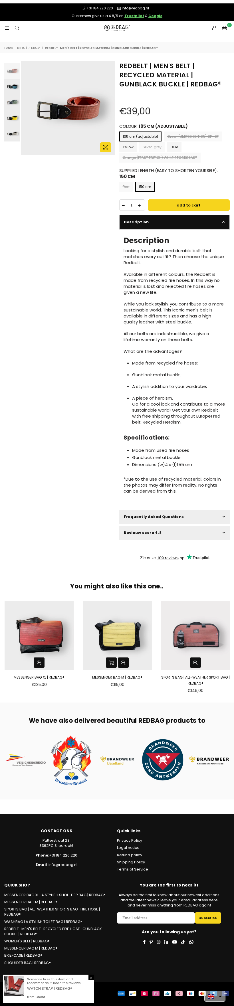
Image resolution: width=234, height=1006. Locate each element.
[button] (215, 996)
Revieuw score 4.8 (143, 532)
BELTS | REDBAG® (29, 48)
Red (126, 186)
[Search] (17, 28)
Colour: (153, 126)
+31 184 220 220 (99, 8)
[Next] (111, 102)
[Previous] (8, 102)
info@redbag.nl (135, 8)
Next (110, 108)
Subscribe (208, 918)
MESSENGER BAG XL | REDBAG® (39, 677)
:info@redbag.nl (62, 864)
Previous (26, 108)
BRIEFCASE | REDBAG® (23, 955)
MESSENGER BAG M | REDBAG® (117, 677)
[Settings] (214, 28)
